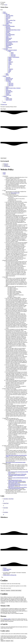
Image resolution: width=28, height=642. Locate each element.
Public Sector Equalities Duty (12, 41)
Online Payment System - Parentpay (13, 88)
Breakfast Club (9, 79)
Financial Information (10, 26)
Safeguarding (8, 45)
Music (9, 71)
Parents (4, 76)
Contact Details (9, 22)
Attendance (8, 31)
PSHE (9, 60)
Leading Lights (9, 98)
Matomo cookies (7, 619)
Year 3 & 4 (13, 54)
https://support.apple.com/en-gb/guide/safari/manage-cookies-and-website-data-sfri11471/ (17, 485)
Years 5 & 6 (10, 85)
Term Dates (8, 92)
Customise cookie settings (16, 590)
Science (10, 64)
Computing (10, 69)
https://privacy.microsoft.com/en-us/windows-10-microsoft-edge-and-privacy (17, 488)
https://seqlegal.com (15, 192)
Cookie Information (7, 569)
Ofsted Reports (9, 38)
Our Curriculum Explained (11, 50)
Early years (8, 33)
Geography (10, 61)
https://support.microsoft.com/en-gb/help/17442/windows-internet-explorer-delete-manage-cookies (17, 481)
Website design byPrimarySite (9, 575)
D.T (9, 66)
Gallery (7, 97)
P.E (9, 67)
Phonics (10, 59)
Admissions (8, 28)
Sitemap (4, 568)
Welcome (8, 14)
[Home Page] (4, 104)
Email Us (6, 165)
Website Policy (6, 570)
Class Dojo (8, 77)
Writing (9, 58)
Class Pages (8, 80)
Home (4, 12)
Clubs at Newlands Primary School (13, 29)
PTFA (7, 19)
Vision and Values (9, 15)
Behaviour (8, 27)
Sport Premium (9, 47)
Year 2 (12, 53)
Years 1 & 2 (10, 83)
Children (5, 96)
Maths (9, 51)
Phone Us (6, 163)
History (9, 63)
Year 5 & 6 (13, 55)
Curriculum (5, 48)
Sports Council (9, 99)
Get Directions (7, 166)
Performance (8, 39)
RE (9, 72)
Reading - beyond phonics (13, 57)
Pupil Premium (9, 42)
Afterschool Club (9, 78)
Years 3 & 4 (10, 84)
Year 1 (12, 52)
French (9, 70)
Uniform (7, 93)
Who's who (8, 16)
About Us (5, 13)
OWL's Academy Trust (10, 20)
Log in (5, 4)
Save (12, 640)
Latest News (8, 35)
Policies (7, 40)
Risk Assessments (9, 44)
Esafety (7, 86)
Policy (4, 173)
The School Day (9, 91)
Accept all (8, 590)
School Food (8, 90)
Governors (8, 17)
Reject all (3, 590)
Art (9, 65)
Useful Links (8, 95)
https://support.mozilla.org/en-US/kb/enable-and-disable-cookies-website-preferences (17, 475)
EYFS (9, 82)
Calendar (7, 32)
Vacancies (8, 21)
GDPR (7, 23)
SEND (7, 46)
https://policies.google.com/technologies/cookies (15, 462)
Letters (7, 36)
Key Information (6, 25)
